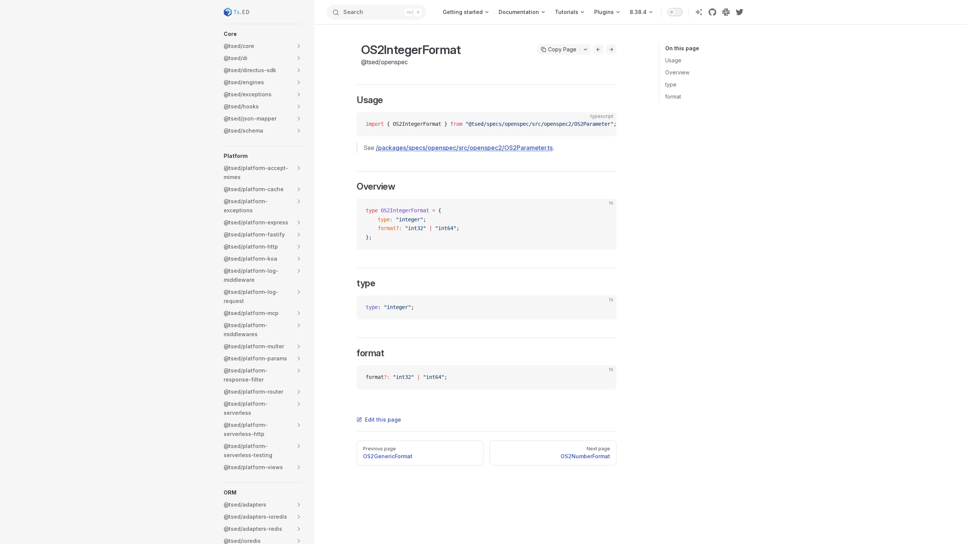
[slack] (726, 12)
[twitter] (739, 12)
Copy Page (562, 49)
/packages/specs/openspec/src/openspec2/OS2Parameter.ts (464, 147)
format (673, 96)
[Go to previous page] (598, 49)
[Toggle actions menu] (585, 49)
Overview (677, 72)
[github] (712, 12)
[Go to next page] (611, 49)
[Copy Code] (604, 124)
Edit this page (383, 419)
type (671, 84)
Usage (673, 60)
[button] (263, 34)
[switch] (675, 12)
